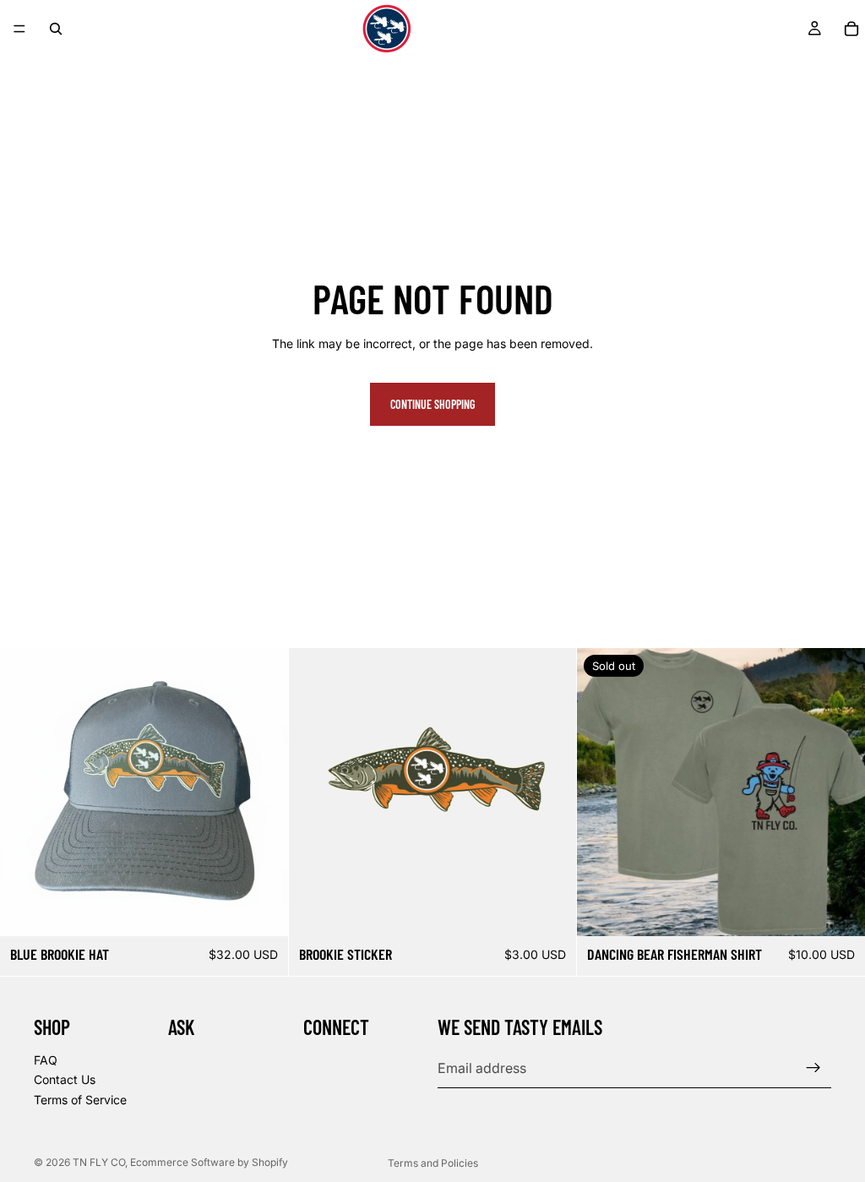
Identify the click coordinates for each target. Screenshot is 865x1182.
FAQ (45, 1060)
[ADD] (262, 910)
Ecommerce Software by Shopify (209, 1162)
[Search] (55, 28)
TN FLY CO (99, 1162)
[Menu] (19, 28)
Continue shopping (432, 404)
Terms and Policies (433, 1163)
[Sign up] (813, 1068)
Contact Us (64, 1080)
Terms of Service (80, 1099)
